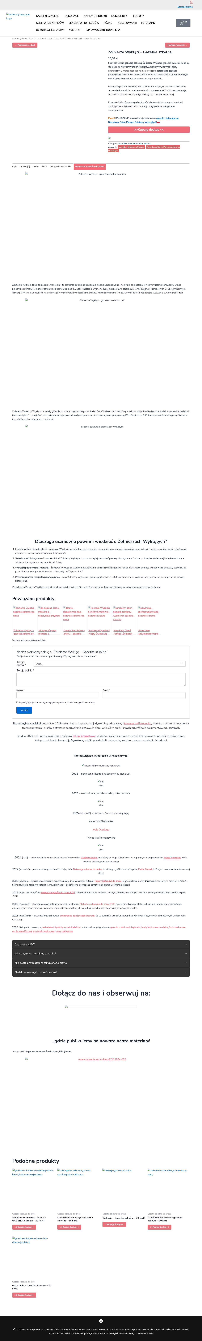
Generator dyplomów (83, 23)
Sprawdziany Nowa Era (103, 30)
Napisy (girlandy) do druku (107, 881)
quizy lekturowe (64, 931)
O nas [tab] (36, 166)
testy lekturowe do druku (154, 927)
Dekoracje (72, 16)
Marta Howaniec (172, 857)
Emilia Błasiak (145, 869)
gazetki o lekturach (120, 927)
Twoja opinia (25, 670)
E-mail (106, 690)
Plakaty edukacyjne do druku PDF (97, 904)
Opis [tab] (14, 166)
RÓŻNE (108, 23)
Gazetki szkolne (47, 16)
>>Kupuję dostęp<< (24, 1227)
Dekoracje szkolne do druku (87, 869)
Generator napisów (50, 23)
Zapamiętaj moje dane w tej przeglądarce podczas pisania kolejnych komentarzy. (57, 702)
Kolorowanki (127, 23)
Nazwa (20, 690)
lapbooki (135, 927)
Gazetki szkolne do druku (41, 38)
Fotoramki (148, 23)
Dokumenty (119, 16)
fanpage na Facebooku (137, 723)
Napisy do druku (95, 16)
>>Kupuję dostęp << (149, 129)
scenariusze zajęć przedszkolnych (77, 915)
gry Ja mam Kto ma (22, 931)
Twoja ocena (21, 664)
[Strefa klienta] (191, 2)
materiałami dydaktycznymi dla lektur (61, 927)
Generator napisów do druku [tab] (89, 166)
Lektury (138, 16)
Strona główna (19, 38)
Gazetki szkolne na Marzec (131, 146)
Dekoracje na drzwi (50, 30)
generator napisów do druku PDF (58, 892)
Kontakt (75, 30)
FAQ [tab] (44, 166)
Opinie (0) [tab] (25, 166)
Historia (59, 38)
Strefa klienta (185, 6)
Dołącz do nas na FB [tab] (60, 166)
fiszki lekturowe (177, 927)
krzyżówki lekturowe (43, 931)
